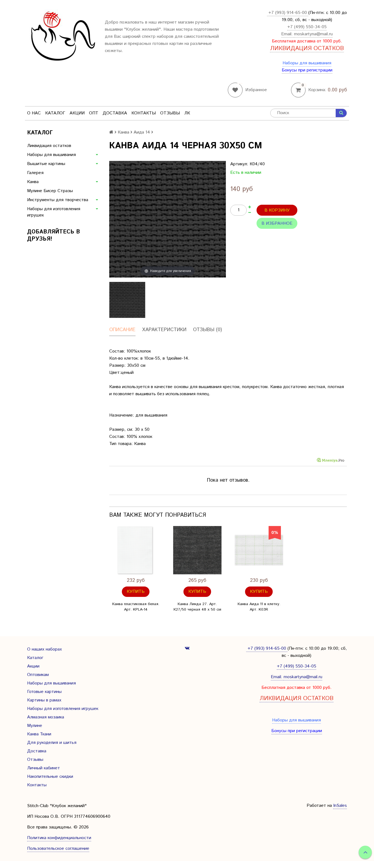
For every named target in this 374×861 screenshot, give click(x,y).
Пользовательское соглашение (58, 848)
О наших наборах (44, 649)
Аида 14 (142, 132)
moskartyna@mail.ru (313, 34)
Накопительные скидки (50, 776)
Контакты (143, 113)
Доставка (115, 113)
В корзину (277, 210)
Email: (287, 34)
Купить (136, 591)
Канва (33, 182)
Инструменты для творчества (57, 200)
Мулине (34, 726)
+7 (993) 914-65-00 (287, 13)
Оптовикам (38, 675)
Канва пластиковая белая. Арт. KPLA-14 (135, 606)
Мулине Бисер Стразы (50, 191)
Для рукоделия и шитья (51, 742)
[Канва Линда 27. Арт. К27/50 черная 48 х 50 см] (197, 550)
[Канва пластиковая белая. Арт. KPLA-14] (135, 550)
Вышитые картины (46, 164)
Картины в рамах (44, 700)
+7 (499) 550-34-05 (307, 27)
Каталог (55, 113)
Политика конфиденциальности (59, 838)
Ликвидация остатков (49, 146)
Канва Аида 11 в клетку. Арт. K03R (259, 606)
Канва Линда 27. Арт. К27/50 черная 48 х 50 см (197, 606)
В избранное (276, 223)
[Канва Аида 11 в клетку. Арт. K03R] (259, 550)
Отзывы (170, 113)
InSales (340, 805)
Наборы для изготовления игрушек (53, 212)
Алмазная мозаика (45, 717)
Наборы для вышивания (307, 63)
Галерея (35, 173)
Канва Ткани (39, 734)
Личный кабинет (43, 768)
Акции (77, 113)
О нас (34, 113)
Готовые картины (44, 692)
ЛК (187, 113)
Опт (93, 113)
